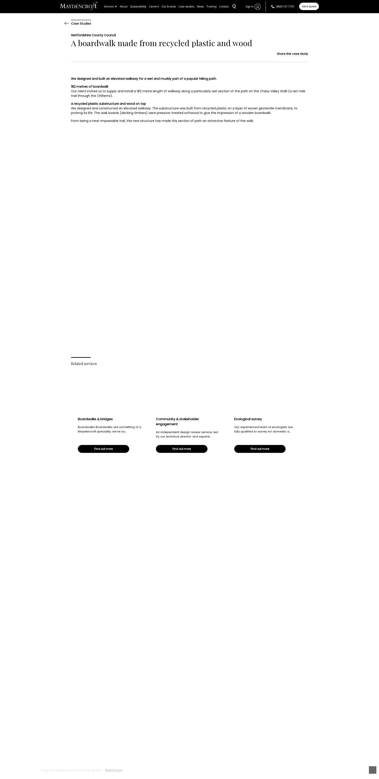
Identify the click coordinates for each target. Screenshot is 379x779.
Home (82, 6)
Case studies (186, 6)
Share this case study (292, 54)
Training (211, 6)
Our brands (168, 6)
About (123, 6)
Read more (113, 770)
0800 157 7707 (285, 6)
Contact (224, 6)
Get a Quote (309, 6)
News (200, 6)
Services (109, 6)
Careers (154, 6)
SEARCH (233, 6)
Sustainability (138, 6)
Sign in (250, 6)
